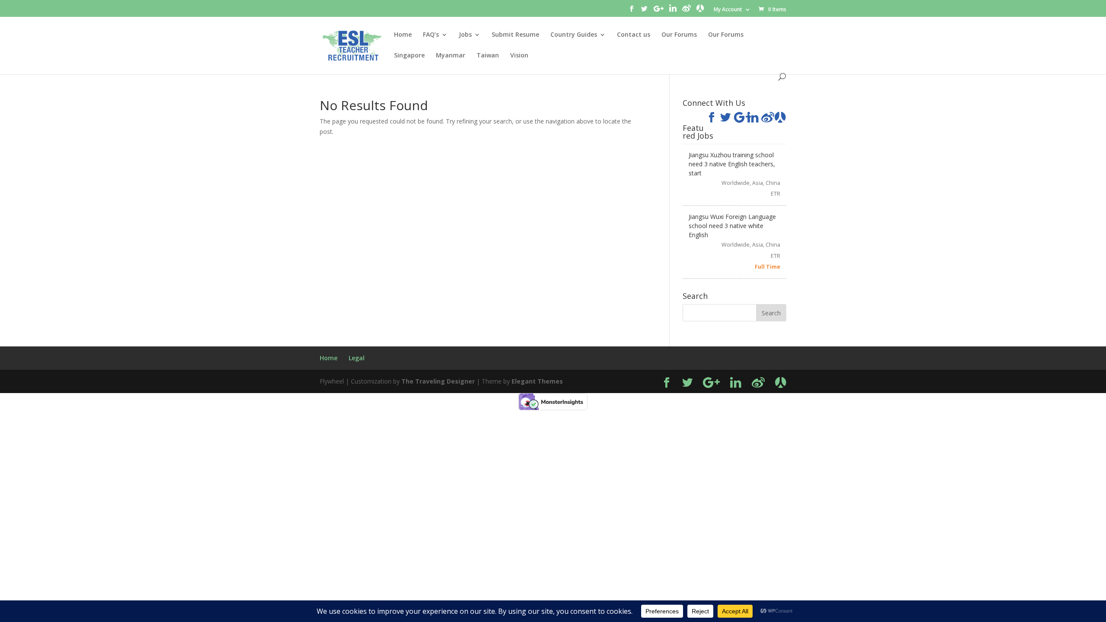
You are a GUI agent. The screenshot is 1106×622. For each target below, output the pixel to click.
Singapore (409, 55)
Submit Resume (515, 35)
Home (403, 35)
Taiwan (488, 55)
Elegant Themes (537, 381)
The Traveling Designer (438, 381)
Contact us (633, 35)
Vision (519, 55)
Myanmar (450, 55)
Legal (357, 358)
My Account (728, 10)
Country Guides (573, 35)
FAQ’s (431, 35)
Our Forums (679, 35)
